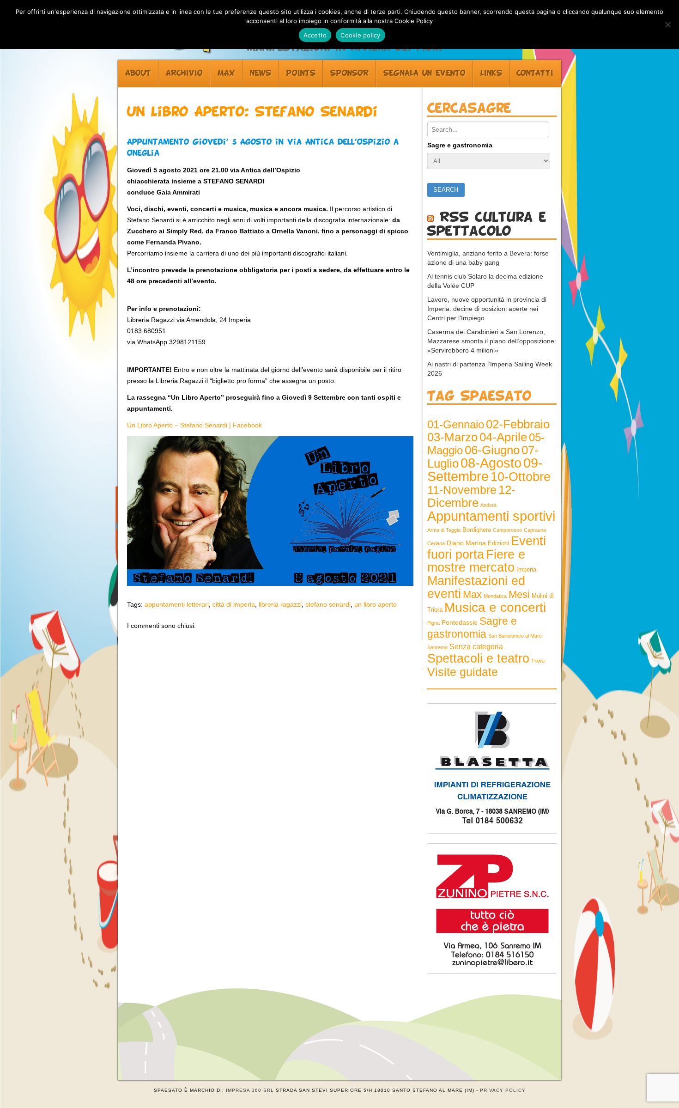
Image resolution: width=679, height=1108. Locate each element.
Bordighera (476, 530)
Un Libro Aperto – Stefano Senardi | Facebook (194, 425)
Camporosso (507, 530)
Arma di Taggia (444, 530)
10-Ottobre (521, 477)
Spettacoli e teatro (478, 658)
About (138, 73)
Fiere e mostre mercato (476, 561)
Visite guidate (462, 671)
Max (226, 73)
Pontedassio (460, 622)
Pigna (433, 623)
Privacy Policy (503, 1090)
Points (300, 73)
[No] (667, 24)
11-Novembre (462, 490)
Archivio (184, 73)
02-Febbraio (518, 424)
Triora (538, 661)
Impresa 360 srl (250, 1090)
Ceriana (436, 543)
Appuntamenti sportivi (491, 516)
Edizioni (498, 543)
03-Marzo (452, 437)
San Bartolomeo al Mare (515, 636)
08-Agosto (491, 463)
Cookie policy (360, 35)
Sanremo (437, 647)
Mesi (519, 594)
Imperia (526, 569)
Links (491, 73)
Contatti (534, 73)
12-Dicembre (471, 496)
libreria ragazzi (280, 604)
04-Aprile (503, 437)
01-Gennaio (455, 424)
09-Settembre (485, 470)
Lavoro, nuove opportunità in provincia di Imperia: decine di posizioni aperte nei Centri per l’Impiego (486, 309)
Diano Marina (466, 543)
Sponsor (349, 73)
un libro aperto (375, 604)
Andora (488, 505)
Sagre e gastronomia (459, 145)
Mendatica (495, 596)
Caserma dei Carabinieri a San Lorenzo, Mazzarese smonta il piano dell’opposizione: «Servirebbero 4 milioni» (491, 341)
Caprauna (535, 530)
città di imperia (233, 604)
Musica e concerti (495, 607)
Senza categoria (476, 647)
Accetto (315, 35)
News (260, 73)
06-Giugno (492, 450)
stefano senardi (328, 604)
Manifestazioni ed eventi (476, 587)
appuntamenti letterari (177, 604)
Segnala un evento (424, 73)
